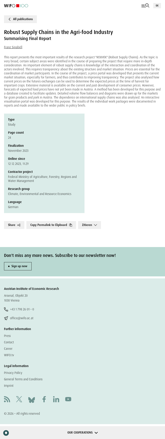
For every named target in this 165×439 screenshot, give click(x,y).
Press (7, 336)
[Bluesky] (31, 399)
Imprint (8, 386)
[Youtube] (68, 400)
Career (8, 349)
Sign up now (19, 266)
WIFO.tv (9, 355)
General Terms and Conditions (23, 379)
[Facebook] (44, 400)
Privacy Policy (13, 373)
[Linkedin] (56, 400)
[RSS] (7, 400)
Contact (9, 342)
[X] (19, 400)
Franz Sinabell (13, 47)
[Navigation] (145, 5)
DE (157, 5)
